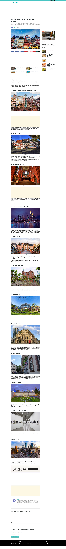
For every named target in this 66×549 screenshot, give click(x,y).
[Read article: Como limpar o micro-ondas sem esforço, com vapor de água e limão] (48, 35)
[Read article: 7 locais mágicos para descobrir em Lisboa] (28, 68)
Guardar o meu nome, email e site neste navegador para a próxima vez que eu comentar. (23, 529)
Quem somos (24, 543)
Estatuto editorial (36, 543)
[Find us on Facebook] (50, 0)
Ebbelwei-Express (33, 156)
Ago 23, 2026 (48, 52)
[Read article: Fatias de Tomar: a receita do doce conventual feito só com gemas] (44, 60)
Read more (44, 47)
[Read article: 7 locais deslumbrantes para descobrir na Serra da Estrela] (13, 68)
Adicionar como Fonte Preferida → (33, 468)
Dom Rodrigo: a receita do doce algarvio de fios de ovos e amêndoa (51, 64)
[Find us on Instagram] (53, 0)
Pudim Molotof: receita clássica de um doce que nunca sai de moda (50, 55)
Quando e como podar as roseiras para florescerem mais (50, 51)
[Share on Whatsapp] (37, 51)
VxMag (14, 27)
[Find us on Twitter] (51, 0)
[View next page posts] (26, 75)
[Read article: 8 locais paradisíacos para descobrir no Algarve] (28, 72)
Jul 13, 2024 (17, 27)
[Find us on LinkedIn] (54, 0)
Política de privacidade (30, 543)
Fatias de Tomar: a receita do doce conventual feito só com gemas (51, 60)
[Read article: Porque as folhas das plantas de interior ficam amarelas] (44, 69)
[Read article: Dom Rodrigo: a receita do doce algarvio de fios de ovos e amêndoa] (44, 65)
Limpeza (43, 31)
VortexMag (15, 2)
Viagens (14, 17)
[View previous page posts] (24, 75)
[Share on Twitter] (39, 51)
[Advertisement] (25, 121)
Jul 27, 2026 (31, 69)
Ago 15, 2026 (17, 69)
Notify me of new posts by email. (15, 534)
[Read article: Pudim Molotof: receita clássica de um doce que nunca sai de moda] (44, 55)
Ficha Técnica (20, 543)
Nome (12, 522)
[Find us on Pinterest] (52, 0)
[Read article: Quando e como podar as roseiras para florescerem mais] (44, 51)
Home (11, 17)
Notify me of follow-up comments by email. (16, 532)
